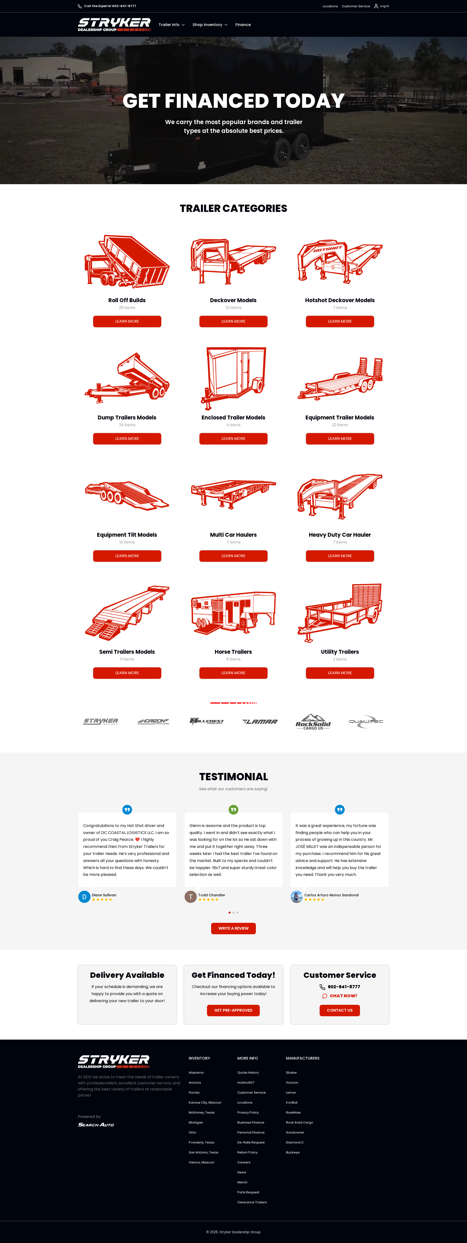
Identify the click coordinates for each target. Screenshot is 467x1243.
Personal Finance (251, 1132)
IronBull (291, 1102)
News (241, 1172)
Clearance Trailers (252, 1202)
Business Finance (250, 1122)
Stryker (291, 1072)
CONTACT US (340, 1010)
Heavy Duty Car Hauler (340, 534)
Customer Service (356, 6)
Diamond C (295, 1142)
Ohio (192, 1132)
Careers (244, 1162)
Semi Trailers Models (127, 652)
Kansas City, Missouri (205, 1102)
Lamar (291, 1092)
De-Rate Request (251, 1142)
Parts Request (248, 1192)
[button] (176, 24)
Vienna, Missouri (201, 1162)
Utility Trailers (340, 652)
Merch (242, 1182)
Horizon (292, 1082)
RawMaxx (293, 1112)
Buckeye (293, 1152)
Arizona (195, 1082)
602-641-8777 (343, 987)
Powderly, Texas (201, 1142)
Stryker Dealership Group (240, 1232)
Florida (194, 1092)
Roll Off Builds (127, 300)
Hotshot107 (245, 1082)
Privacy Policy (248, 1112)
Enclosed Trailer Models (233, 417)
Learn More (127, 321)
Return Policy (247, 1152)
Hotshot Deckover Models (340, 300)
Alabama (196, 1072)
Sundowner (295, 1132)
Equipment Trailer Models (339, 417)
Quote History (248, 1072)
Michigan (196, 1122)
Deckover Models (233, 300)
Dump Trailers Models (127, 417)
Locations (330, 6)
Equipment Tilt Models (127, 534)
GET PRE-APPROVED (233, 1010)
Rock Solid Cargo (299, 1122)
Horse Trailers (233, 652)
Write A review (233, 928)
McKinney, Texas (202, 1112)
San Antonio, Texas (203, 1152)
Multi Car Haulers (233, 534)
